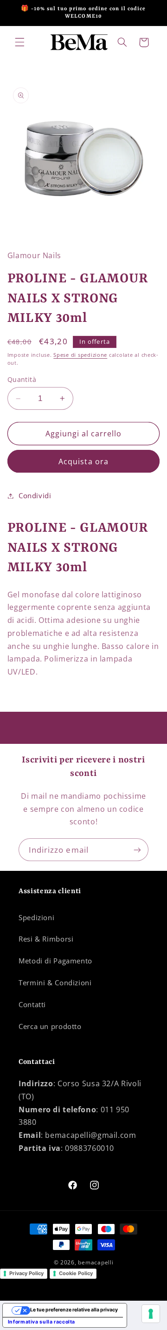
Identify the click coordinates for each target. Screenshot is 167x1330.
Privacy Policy (26, 1273)
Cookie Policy (76, 1273)
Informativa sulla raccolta (41, 1322)
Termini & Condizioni (55, 982)
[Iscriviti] (137, 849)
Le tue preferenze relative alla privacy (74, 1310)
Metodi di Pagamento (55, 960)
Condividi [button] (35, 495)
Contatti (32, 1004)
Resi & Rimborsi (46, 938)
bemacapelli (95, 1262)
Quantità (21, 379)
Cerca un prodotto (50, 1026)
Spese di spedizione (80, 355)
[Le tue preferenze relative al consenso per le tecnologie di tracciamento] (151, 1314)
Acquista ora (83, 461)
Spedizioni (36, 917)
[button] (19, 42)
